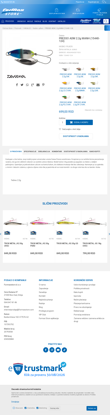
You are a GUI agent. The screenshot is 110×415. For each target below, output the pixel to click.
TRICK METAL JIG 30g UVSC (13, 244)
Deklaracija (44, 151)
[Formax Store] (12, 14)
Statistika (31, 408)
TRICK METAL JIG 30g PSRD (39, 244)
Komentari (57, 151)
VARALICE (27, 28)
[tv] (90, 22)
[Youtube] (58, 349)
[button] (106, 21)
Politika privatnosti (81, 288)
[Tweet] (22, 85)
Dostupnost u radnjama (76, 136)
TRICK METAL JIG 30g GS (67, 243)
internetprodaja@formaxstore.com (19, 310)
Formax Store (7, 28)
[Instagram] (51, 349)
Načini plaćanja (80, 300)
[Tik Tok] (64, 349)
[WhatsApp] (27, 85)
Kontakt (42, 296)
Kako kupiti (94, 151)
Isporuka (77, 296)
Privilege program (46, 311)
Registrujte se (93, 2)
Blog (41, 307)
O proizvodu (16, 151)
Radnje (42, 303)
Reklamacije (79, 311)
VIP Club (42, 315)
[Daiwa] (16, 76)
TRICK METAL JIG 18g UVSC (92, 244)
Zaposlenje (43, 288)
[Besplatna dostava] (56, 10)
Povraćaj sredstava (82, 315)
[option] (16, 236)
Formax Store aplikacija (49, 318)
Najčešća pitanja (46, 300)
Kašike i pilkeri (38, 28)
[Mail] (38, 85)
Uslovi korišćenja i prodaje (84, 285)
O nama (42, 285)
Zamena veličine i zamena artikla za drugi (89, 319)
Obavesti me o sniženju (93, 110)
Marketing (43, 408)
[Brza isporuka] (78, 10)
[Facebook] (17, 85)
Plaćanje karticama (82, 303)
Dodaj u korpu (81, 122)
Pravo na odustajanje (83, 307)
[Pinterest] (43, 85)
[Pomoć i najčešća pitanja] (99, 10)
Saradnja (43, 292)
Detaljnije (15, 402)
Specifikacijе (30, 151)
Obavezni (19, 408)
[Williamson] (6, 232)
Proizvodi (17, 28)
